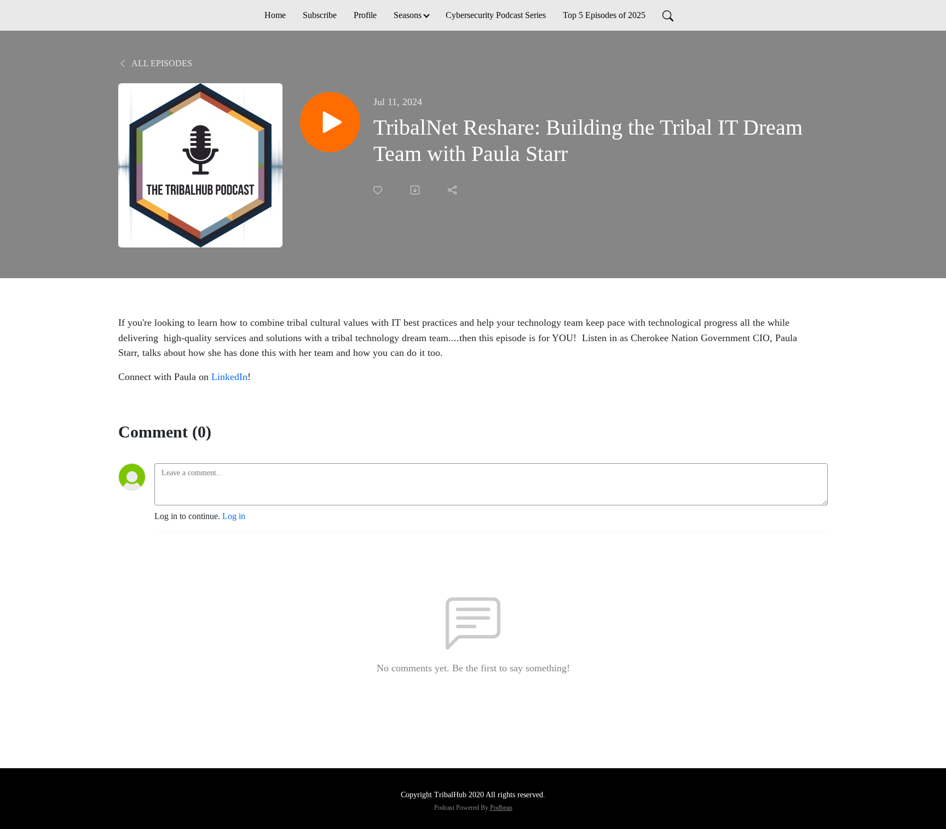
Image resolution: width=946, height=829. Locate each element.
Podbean (501, 807)
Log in (233, 516)
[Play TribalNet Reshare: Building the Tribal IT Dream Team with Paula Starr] (330, 122)
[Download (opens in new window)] (416, 190)
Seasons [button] (408, 15)
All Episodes (161, 63)
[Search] (668, 15)
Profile (365, 15)
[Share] (453, 190)
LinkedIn (229, 376)
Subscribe (320, 15)
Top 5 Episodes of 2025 (604, 15)
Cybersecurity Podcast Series (496, 15)
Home (275, 15)
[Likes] (378, 190)
